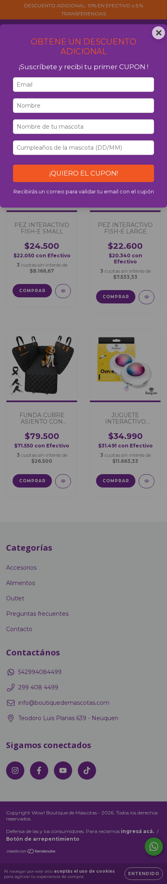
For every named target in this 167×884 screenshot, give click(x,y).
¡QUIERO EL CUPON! (83, 173)
